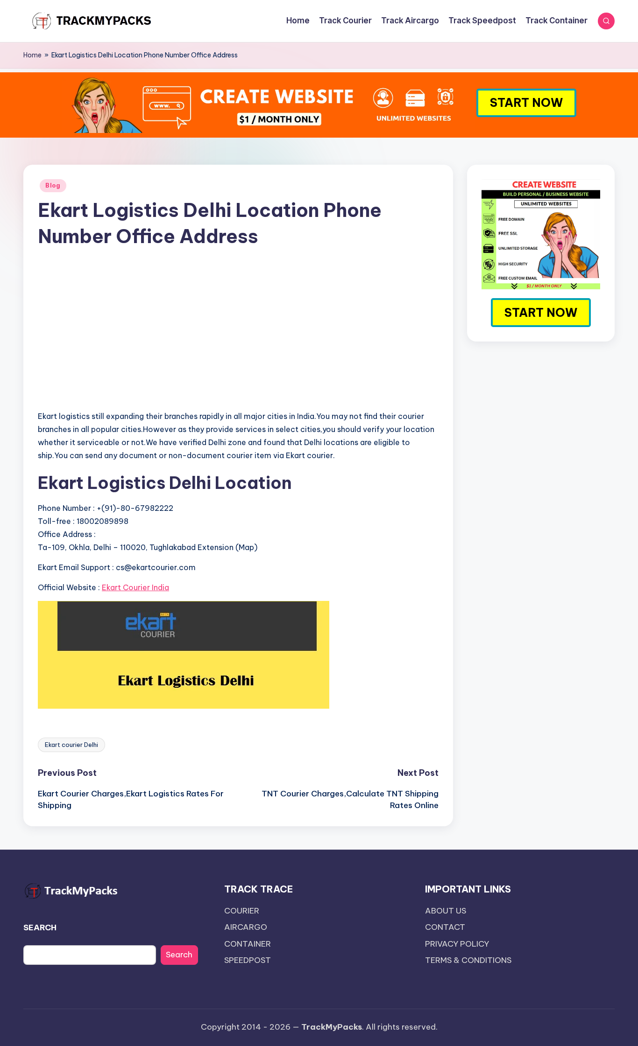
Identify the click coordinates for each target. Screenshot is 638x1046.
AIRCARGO (245, 927)
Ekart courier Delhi (71, 744)
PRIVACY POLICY (457, 944)
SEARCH (40, 927)
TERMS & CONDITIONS (468, 960)
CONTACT (445, 927)
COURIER (241, 911)
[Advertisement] (238, 337)
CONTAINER (247, 944)
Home (32, 55)
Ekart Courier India (135, 587)
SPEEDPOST (247, 960)
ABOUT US (445, 911)
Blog (53, 185)
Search (179, 954)
